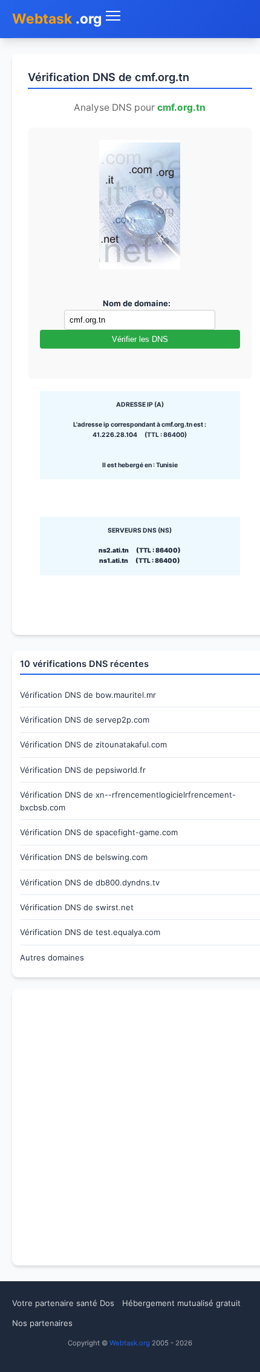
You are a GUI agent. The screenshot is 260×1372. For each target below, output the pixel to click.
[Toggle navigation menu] (175, 16)
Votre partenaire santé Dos (63, 1303)
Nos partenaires (42, 1323)
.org (57, 18)
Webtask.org (129, 1343)
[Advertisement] (130, 1127)
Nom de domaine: (137, 303)
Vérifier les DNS (140, 339)
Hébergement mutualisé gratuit (181, 1303)
